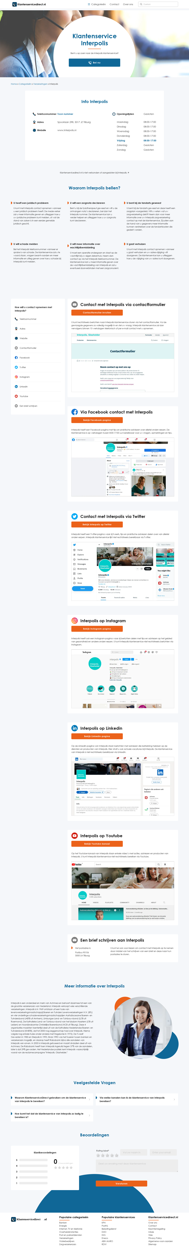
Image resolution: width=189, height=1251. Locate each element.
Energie (63, 1225)
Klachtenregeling (156, 1229)
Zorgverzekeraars (67, 1244)
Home (14, 84)
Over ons (128, 4)
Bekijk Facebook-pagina (97, 420)
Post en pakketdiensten (70, 1235)
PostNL (105, 1225)
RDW (104, 1244)
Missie (151, 1232)
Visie (150, 1235)
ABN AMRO (107, 1241)
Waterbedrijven (66, 1241)
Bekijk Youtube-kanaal (97, 843)
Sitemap (152, 1244)
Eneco (105, 1238)
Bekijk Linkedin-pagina (97, 736)
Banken (63, 1222)
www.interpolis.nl (66, 130)
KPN (104, 1222)
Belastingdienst (109, 1229)
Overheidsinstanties (68, 1232)
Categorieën (98, 4)
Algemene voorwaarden (160, 1241)
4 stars (112, 1155)
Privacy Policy (155, 1238)
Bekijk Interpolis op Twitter (97, 524)
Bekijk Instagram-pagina (97, 628)
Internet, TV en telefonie (70, 1229)
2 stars (102, 1155)
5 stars (116, 1155)
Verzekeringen (40, 84)
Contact (114, 4)
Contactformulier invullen (97, 312)
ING (104, 1235)
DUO (104, 1232)
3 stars (107, 1155)
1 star (98, 1155)
